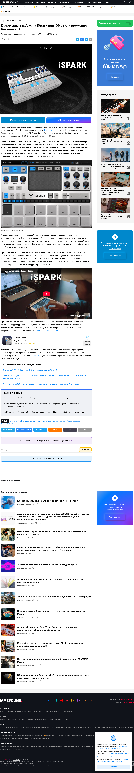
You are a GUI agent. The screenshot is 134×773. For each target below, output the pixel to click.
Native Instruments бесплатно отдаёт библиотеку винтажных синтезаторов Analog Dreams (42, 384)
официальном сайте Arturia (49, 331)
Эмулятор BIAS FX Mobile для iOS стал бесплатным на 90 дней (30, 370)
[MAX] (55, 700)
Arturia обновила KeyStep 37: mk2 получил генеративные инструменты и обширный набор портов (43, 398)
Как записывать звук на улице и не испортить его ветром (47, 501)
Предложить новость (109, 23)
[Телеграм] (42, 700)
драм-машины (74, 421)
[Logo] (11, 2)
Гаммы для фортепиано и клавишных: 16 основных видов (112, 142)
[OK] (85, 700)
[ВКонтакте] (48, 700)
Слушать (115, 77)
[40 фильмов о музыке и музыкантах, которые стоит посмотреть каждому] (115, 155)
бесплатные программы (35, 421)
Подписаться (115, 256)
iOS (20, 421)
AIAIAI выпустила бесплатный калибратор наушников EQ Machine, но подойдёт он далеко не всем (44, 412)
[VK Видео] (67, 700)
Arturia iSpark (20, 338)
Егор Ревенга (10, 20)
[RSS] (91, 700)
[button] (77, 39)
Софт (3, 20)
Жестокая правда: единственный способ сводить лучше (47, 565)
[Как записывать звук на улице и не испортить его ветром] (8, 502)
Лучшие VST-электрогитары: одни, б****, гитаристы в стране (113, 217)
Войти (86, 450)
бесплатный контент (57, 421)
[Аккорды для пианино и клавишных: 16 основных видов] (115, 106)
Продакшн (20, 504)
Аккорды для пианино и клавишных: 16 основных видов (111, 117)
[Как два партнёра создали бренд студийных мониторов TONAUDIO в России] (8, 662)
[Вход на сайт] (125, 2)
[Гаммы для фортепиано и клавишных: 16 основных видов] (115, 130)
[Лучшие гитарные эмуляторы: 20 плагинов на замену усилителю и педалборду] (115, 179)
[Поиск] (129, 2)
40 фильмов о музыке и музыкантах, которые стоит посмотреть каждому (113, 166)
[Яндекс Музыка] (73, 700)
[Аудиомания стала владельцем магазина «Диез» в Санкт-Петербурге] (8, 598)
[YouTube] (61, 700)
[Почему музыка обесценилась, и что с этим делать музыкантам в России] (8, 614)
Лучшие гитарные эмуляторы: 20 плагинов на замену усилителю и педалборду (112, 191)
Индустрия (20, 537)
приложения (8, 424)
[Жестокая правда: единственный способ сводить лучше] (8, 566)
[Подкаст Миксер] (79, 700)
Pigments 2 (49, 130)
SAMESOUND (16, 759)
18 (35, 617)
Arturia (26, 341)
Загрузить (87, 341)
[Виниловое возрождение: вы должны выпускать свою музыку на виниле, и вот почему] (8, 534)
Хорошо (113, 766)
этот (59, 761)
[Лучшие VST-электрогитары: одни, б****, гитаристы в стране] (115, 205)
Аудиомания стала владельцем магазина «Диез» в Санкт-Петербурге (54, 596)
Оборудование (22, 523)
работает (35, 356)
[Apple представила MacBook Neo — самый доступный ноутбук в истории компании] (8, 582)
